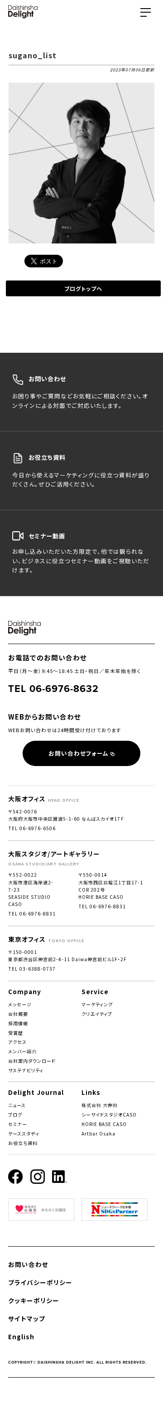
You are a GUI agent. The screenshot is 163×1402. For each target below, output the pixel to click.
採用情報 (18, 1023)
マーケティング (97, 1004)
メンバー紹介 (22, 1051)
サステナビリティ (25, 1070)
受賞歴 (15, 1032)
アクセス (17, 1041)
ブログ (15, 1114)
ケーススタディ (23, 1133)
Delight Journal (36, 1092)
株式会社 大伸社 (100, 1105)
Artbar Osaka (98, 1133)
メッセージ (20, 1004)
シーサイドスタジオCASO (109, 1114)
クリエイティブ (97, 1013)
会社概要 (18, 1013)
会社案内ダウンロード (32, 1060)
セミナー (17, 1124)
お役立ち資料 (23, 1143)
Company (24, 991)
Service (95, 991)
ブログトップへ (83, 288)
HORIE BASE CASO (104, 1124)
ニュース (17, 1105)
